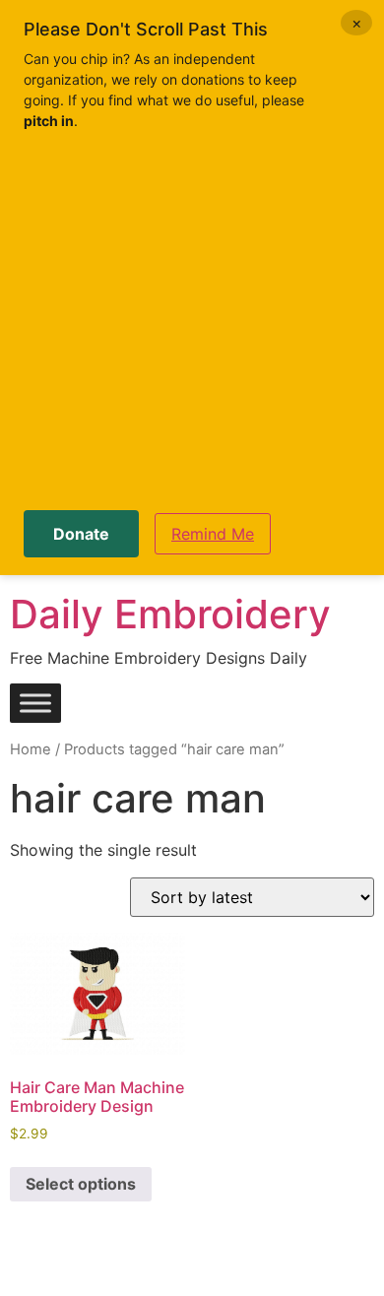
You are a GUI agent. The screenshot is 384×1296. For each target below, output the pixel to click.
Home (30, 749)
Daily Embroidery (170, 614)
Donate (81, 534)
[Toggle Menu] (35, 703)
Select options (81, 1184)
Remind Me (212, 534)
